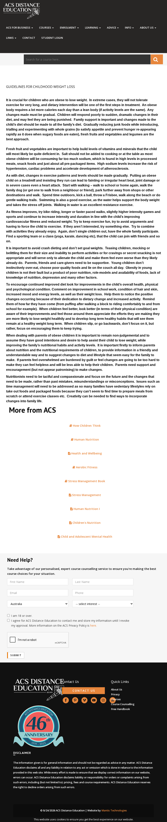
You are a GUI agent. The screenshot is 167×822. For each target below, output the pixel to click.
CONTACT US (84, 690)
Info (128, 27)
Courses (45, 27)
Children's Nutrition (86, 523)
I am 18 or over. (21, 616)
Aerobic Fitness (86, 467)
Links (10, 38)
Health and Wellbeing (86, 453)
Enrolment (68, 27)
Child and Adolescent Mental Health (86, 536)
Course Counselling (122, 704)
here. (93, 625)
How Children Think (86, 426)
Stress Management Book (86, 481)
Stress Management (86, 495)
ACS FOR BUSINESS (18, 27)
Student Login (52, 38)
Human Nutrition (86, 439)
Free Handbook (120, 709)
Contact (28, 38)
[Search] (157, 59)
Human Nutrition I (86, 509)
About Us (147, 27)
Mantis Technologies (114, 810)
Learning (92, 27)
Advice (112, 27)
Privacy (115, 694)
